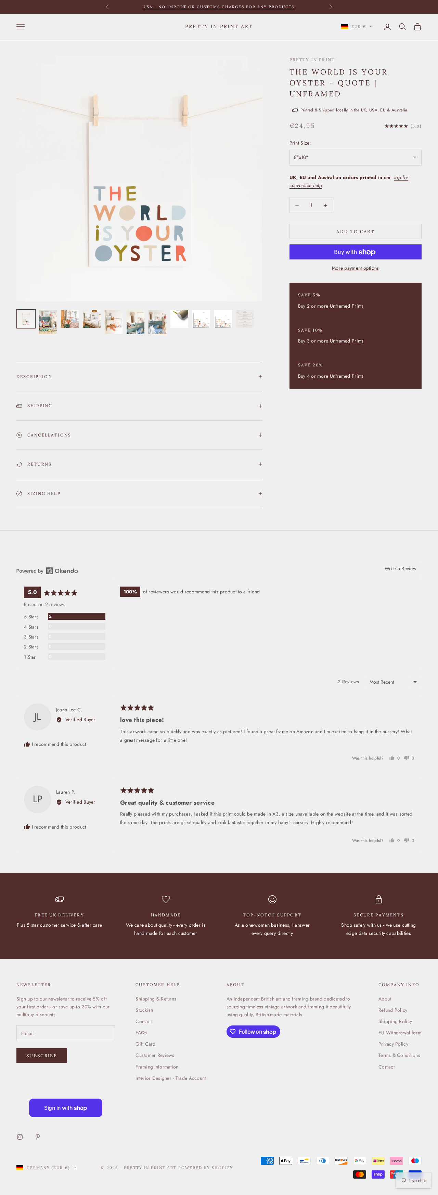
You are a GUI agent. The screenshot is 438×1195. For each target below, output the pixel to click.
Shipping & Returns (156, 998)
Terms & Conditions (399, 1055)
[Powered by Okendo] (47, 571)
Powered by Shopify (205, 1167)
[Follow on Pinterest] (37, 1136)
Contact (144, 1021)
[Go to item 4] (91, 318)
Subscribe (41, 1056)
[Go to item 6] (135, 322)
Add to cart (355, 231)
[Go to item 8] (179, 318)
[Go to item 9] (201, 318)
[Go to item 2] (47, 322)
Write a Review (400, 568)
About (384, 998)
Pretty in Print (312, 59)
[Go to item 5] (113, 322)
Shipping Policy (395, 1021)
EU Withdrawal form (400, 1032)
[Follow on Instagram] (19, 1136)
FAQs (141, 1032)
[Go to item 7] (157, 322)
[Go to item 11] (245, 318)
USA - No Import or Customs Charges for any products (219, 6)
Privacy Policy (393, 1043)
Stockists (145, 1010)
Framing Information (157, 1066)
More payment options (355, 268)
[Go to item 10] (223, 318)
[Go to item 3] (69, 318)
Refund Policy (393, 1010)
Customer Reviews (155, 1055)
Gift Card (146, 1043)
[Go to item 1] (26, 318)
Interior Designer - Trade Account (171, 1078)
